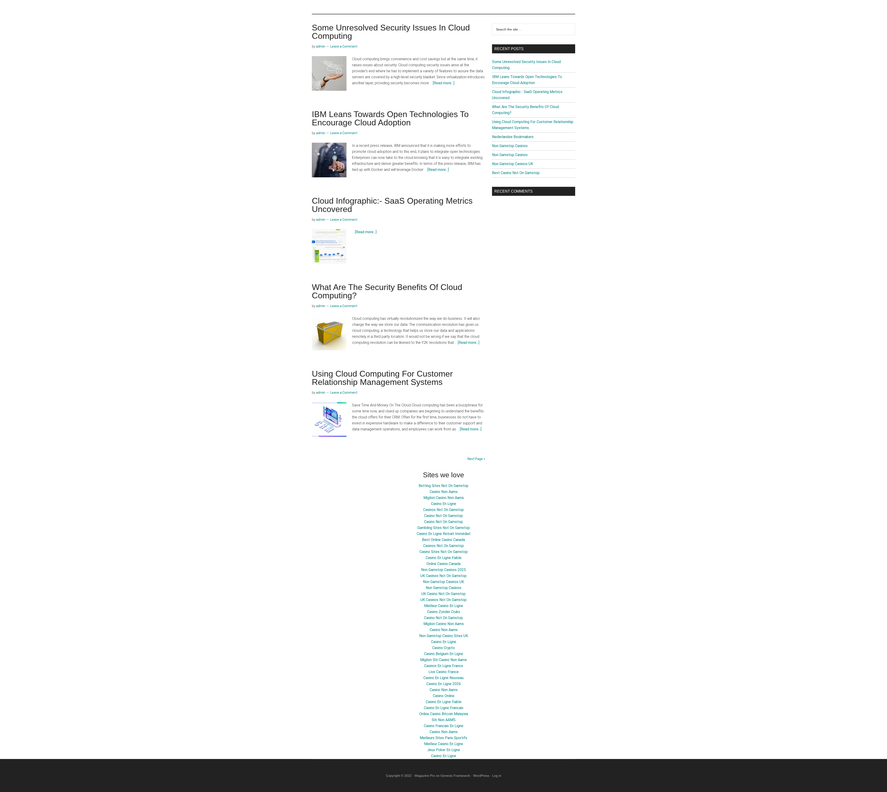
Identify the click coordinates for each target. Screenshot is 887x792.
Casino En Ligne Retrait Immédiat (444, 534)
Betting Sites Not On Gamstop (443, 486)
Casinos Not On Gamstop (443, 510)
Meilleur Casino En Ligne (443, 606)
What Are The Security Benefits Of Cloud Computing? (387, 291)
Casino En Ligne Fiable (444, 558)
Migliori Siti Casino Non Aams (443, 660)
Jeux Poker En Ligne (443, 750)
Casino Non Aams (444, 492)
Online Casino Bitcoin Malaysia (443, 714)
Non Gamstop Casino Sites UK (443, 636)
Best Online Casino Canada (443, 540)
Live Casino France (443, 672)
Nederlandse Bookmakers (513, 137)
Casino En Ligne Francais (443, 708)
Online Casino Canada (443, 564)
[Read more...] (443, 83)
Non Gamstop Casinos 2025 (443, 570)
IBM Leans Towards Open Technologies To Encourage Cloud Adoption (390, 118)
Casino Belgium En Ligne (443, 654)
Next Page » (476, 459)
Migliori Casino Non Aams (443, 498)
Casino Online (443, 696)
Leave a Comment (343, 46)
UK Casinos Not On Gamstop (443, 576)
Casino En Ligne (443, 504)
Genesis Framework (455, 775)
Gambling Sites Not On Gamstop (443, 528)
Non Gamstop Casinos (510, 146)
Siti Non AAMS (444, 720)
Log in (496, 775)
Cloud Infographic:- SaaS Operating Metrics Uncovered (392, 205)
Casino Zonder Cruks (443, 612)
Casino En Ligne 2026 (443, 684)
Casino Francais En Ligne (443, 726)
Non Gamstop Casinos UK (512, 164)
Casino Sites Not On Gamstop (443, 552)
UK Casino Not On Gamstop (443, 594)
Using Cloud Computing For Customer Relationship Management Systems (382, 378)
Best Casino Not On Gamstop (516, 173)
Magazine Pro (425, 775)
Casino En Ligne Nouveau (443, 678)
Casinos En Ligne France (443, 666)
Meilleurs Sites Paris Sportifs (443, 738)
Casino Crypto (443, 648)
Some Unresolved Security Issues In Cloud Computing (391, 32)
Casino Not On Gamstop (443, 516)
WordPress (481, 775)
